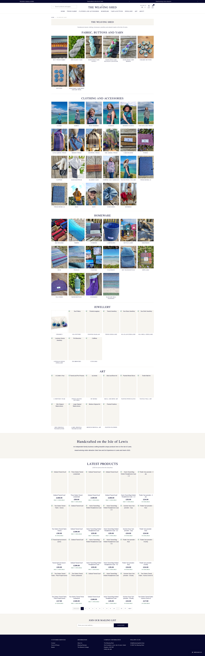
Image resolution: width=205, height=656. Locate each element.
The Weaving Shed (102, 6)
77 (125, 608)
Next (130, 608)
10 (114, 608)
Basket (53, 647)
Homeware (105, 11)
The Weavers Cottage (83, 647)
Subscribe (121, 625)
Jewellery (129, 11)
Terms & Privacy (55, 645)
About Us (80, 643)
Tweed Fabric (72, 11)
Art (136, 11)
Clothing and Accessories (89, 11)
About (141, 11)
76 (121, 608)
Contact (53, 643)
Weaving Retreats (82, 645)
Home (63, 11)
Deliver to (143, 5)
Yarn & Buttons (117, 11)
